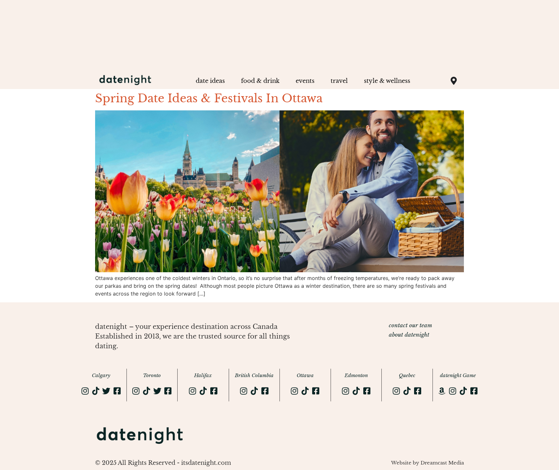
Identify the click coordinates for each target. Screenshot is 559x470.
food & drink (260, 81)
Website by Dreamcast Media (427, 463)
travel (339, 81)
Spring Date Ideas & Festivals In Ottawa (209, 98)
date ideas (210, 81)
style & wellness (387, 81)
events (305, 81)
